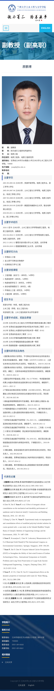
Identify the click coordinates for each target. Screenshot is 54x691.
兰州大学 (8, 662)
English (45, 28)
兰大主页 (21, 685)
